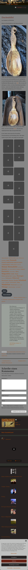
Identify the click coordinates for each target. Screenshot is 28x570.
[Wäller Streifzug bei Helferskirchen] (13, 522)
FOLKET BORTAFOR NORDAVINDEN (12, 262)
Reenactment (5, 280)
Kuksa (14, 128)
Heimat (4, 267)
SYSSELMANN (13, 282)
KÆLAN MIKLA (12, 271)
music (12, 274)
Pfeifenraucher (8, 278)
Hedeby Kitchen (14, 264)
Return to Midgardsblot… (6, 516)
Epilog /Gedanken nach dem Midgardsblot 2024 (11, 476)
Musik (16, 273)
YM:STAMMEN (18, 287)
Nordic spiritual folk (7, 276)
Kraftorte (18, 269)
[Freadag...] (13, 492)
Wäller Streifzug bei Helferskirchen (8, 526)
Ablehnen (14, 561)
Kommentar (4, 378)
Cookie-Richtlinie (10, 567)
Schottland (22, 280)
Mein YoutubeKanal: (7, 432)
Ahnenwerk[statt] (5, 258)
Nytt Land (3, 278)
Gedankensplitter (6, 264)
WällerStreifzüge (11, 287)
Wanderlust (6, 285)
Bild (17, 83)
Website (3, 400)
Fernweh (13, 260)
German (19, 7)
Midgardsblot (6, 274)
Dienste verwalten (14, 553)
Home (4, 291)
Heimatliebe (13, 267)
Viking (18, 282)
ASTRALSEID (12, 258)
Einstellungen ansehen (14, 564)
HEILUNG (19, 264)
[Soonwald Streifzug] (13, 532)
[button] (26, 540)
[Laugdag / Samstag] (13, 482)
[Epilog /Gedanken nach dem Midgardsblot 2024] (13, 472)
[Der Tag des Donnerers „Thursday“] (13, 502)
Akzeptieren (14, 557)
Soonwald (7, 282)
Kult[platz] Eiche (22, 360)
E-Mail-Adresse (5, 395)
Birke (17, 258)
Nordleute (14, 276)
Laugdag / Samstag (5, 486)
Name (3, 390)
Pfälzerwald (15, 278)
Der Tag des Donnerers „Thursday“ (8, 506)
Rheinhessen (11, 280)
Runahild (16, 280)
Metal (17, 271)
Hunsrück (4, 269)
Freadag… (3, 496)
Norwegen (20, 276)
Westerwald (14, 284)
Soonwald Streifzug (5, 536)
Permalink (4, 355)
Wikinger (5, 287)
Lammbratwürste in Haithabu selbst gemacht (7, 361)
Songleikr (3, 282)
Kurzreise (5, 271)
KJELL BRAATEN (13, 269)
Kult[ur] (23, 269)
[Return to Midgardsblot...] (13, 512)
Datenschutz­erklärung (16, 567)
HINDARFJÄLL (20, 267)
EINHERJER (4, 260)
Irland (8, 269)
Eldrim (7, 260)
